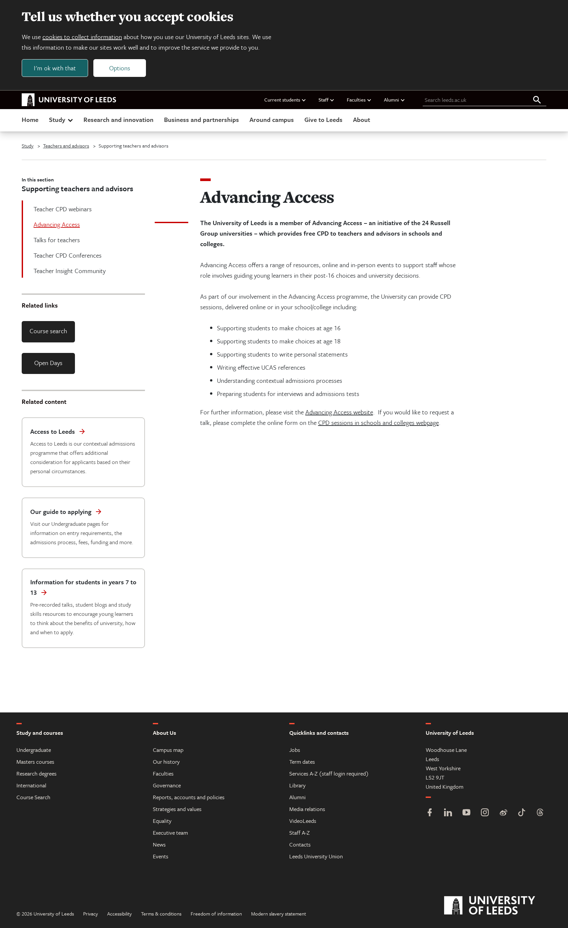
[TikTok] (521, 813)
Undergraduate (33, 750)
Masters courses (35, 761)
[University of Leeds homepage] (69, 99)
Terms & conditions (161, 913)
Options (119, 67)
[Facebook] (429, 813)
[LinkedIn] (448, 813)
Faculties (356, 99)
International (31, 785)
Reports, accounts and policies (189, 797)
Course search (48, 330)
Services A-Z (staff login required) (329, 773)
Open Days (48, 362)
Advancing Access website (339, 411)
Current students (282, 99)
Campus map (168, 750)
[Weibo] (503, 813)
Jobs (294, 750)
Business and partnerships (201, 119)
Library (297, 785)
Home (30, 119)
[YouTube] (466, 813)
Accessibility (119, 913)
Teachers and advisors (66, 145)
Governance (167, 785)
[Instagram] (485, 813)
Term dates (302, 761)
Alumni (391, 99)
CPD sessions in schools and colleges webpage (378, 422)
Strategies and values (177, 809)
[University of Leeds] (498, 905)
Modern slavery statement (278, 913)
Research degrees (36, 773)
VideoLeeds (302, 821)
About (361, 119)
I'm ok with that (55, 67)
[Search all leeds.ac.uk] (537, 100)
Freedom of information (216, 913)
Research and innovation (118, 119)
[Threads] (540, 813)
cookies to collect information (82, 36)
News (159, 844)
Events (160, 856)
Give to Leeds (323, 119)
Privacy (90, 913)
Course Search (33, 797)
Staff (323, 99)
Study (57, 119)
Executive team (170, 832)
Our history (166, 761)
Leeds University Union (316, 856)
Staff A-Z (299, 832)
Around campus (271, 119)
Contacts (300, 844)
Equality (162, 821)
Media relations (307, 809)
